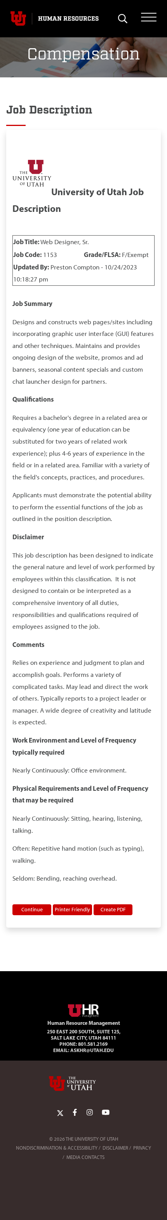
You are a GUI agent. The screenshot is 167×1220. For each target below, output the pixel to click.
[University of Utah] (83, 1083)
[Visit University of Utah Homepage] (18, 18)
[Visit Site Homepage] (83, 1009)
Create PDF (113, 909)
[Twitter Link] (60, 1112)
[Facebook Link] (75, 1112)
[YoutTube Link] (106, 1112)
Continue (32, 909)
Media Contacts (85, 1157)
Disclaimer (115, 1148)
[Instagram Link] (90, 1112)
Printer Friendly (72, 909)
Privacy (142, 1148)
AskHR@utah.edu (92, 1050)
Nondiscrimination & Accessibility (56, 1148)
